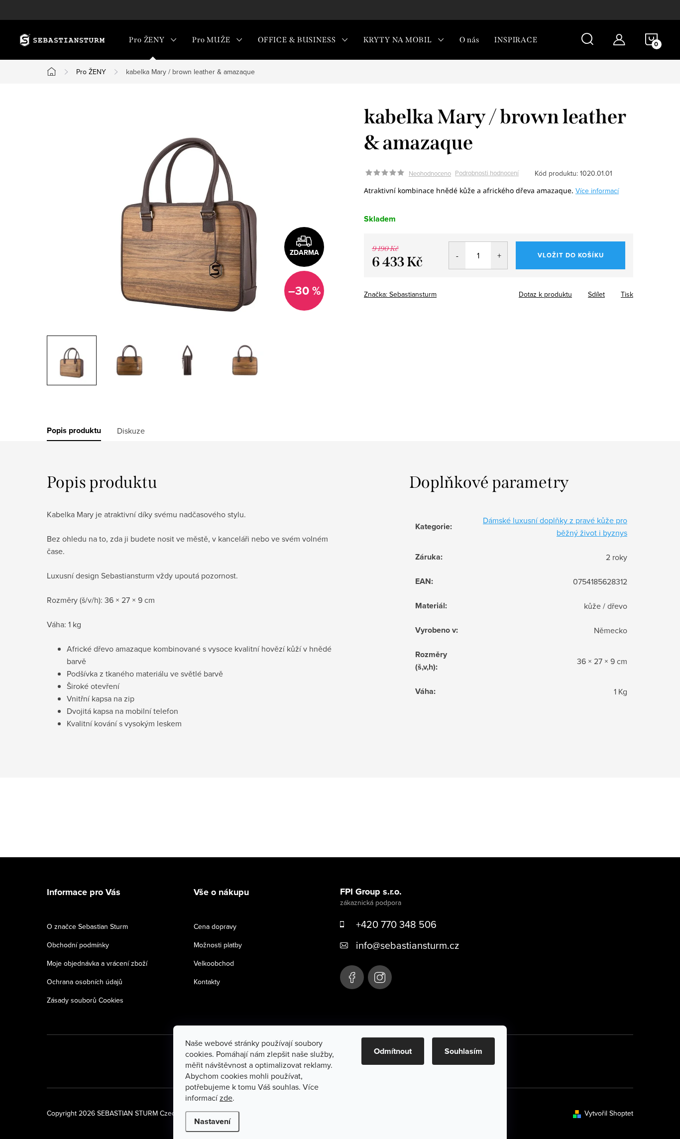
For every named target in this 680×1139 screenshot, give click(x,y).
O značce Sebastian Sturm (87, 926)
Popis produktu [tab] (74, 430)
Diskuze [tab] (131, 430)
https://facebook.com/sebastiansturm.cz (352, 977)
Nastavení (212, 1121)
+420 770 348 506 (396, 924)
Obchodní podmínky (78, 944)
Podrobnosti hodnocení (487, 173)
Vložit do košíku (571, 255)
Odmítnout (393, 1051)
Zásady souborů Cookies (85, 1000)
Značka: (400, 294)
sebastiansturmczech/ (380, 977)
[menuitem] (153, 40)
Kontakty (207, 981)
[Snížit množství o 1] (457, 255)
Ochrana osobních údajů (84, 981)
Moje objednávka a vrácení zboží (97, 963)
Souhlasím (463, 1051)
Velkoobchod (214, 963)
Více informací (597, 191)
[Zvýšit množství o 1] (499, 255)
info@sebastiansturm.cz (407, 945)
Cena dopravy (215, 926)
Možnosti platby (218, 944)
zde (226, 1097)
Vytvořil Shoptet (608, 1113)
